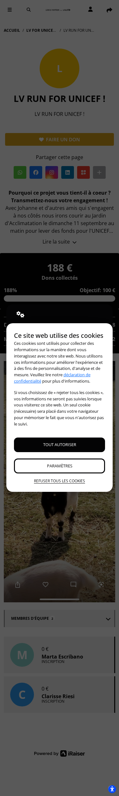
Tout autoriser (59, 444)
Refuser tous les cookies (59, 480)
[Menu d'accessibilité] (112, 789)
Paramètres (59, 466)
